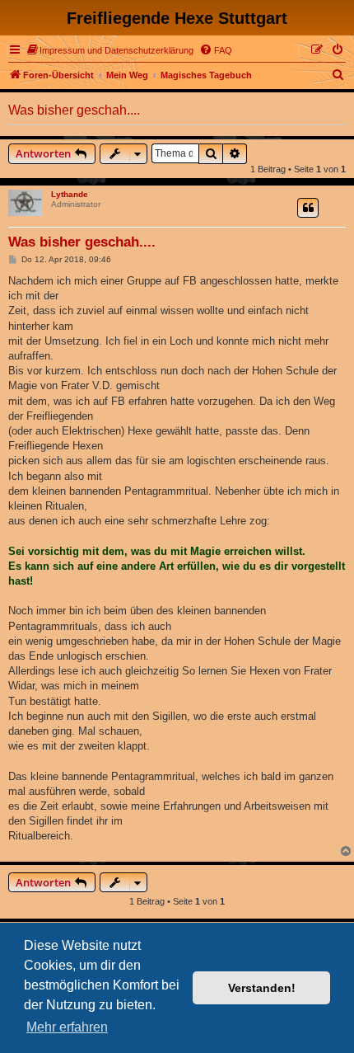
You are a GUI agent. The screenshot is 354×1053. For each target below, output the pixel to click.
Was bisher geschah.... (74, 110)
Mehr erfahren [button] (67, 1027)
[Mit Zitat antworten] (308, 208)
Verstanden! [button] (262, 987)
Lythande (69, 194)
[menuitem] (110, 50)
